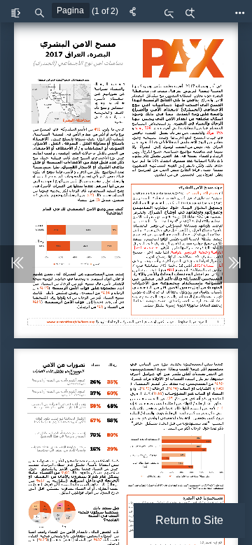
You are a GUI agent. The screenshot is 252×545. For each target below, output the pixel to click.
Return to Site (189, 520)
